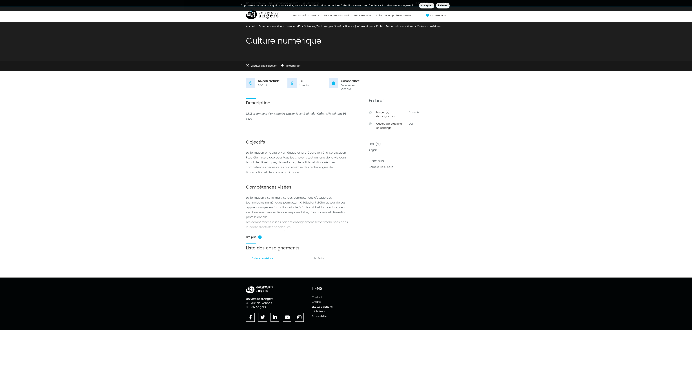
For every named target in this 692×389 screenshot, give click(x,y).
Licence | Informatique (359, 26)
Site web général (322, 307)
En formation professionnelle (393, 15)
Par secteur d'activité (336, 15)
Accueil (250, 26)
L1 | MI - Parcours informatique (394, 26)
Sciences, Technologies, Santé (322, 26)
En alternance (362, 15)
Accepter (426, 5)
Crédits (316, 302)
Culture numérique (262, 258)
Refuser (443, 5)
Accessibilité (319, 316)
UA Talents (318, 311)
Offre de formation (270, 26)
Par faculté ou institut (306, 15)
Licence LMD (293, 26)
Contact (317, 297)
